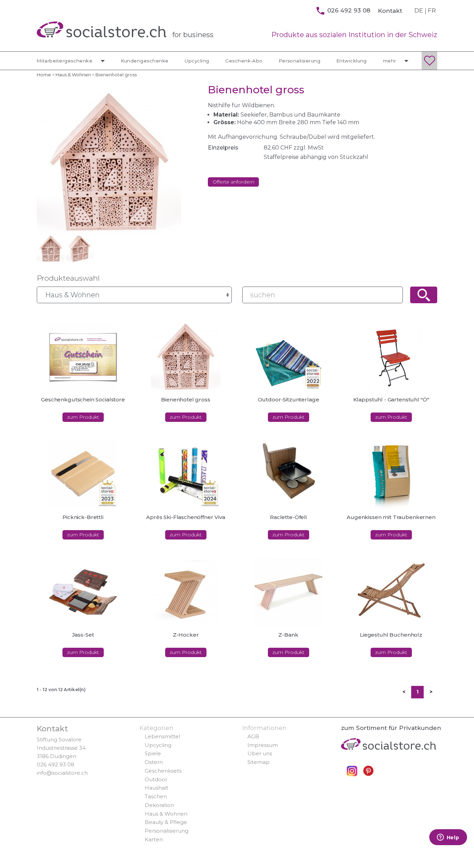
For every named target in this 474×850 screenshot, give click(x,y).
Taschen (156, 796)
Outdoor (156, 779)
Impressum (262, 745)
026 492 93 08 (55, 764)
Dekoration (159, 805)
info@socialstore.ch (62, 773)
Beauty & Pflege (166, 822)
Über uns (259, 753)
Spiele (153, 753)
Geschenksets (163, 770)
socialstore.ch (101, 29)
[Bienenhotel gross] (51, 248)
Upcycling (197, 60)
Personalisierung (299, 60)
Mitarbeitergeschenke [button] (65, 60)
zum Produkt (83, 417)
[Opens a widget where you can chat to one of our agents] (448, 838)
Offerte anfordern (233, 182)
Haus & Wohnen (166, 813)
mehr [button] (390, 60)
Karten (154, 839)
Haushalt (156, 787)
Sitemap (258, 762)
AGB (253, 736)
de (418, 10)
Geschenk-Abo (244, 60)
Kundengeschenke (145, 60)
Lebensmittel (162, 736)
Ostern (154, 762)
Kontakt (390, 10)
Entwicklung (352, 60)
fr (432, 10)
